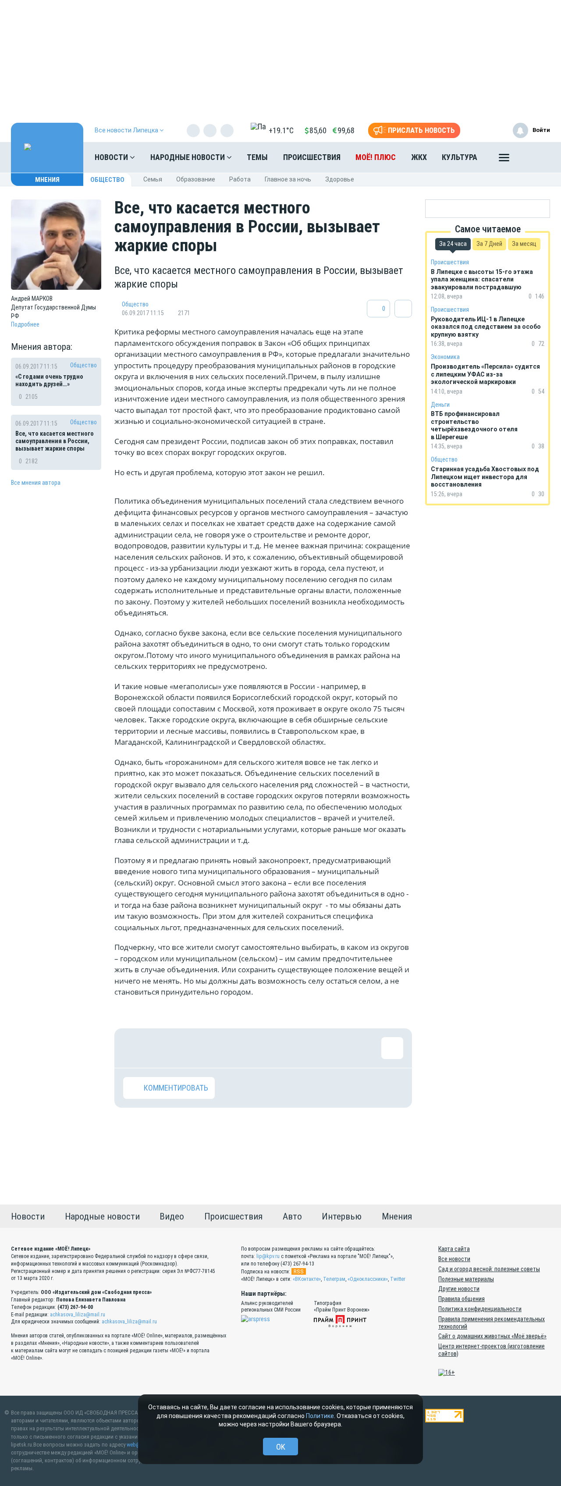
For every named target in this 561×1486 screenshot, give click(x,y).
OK (280, 1447)
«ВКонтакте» (307, 1279)
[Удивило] (220, 1048)
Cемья (152, 179)
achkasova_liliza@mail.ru (77, 1315)
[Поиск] (534, 157)
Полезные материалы (466, 1279)
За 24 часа (453, 243)
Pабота (240, 179)
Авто (292, 1216)
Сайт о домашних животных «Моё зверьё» (492, 1336)
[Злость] (277, 1048)
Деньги (440, 404)
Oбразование (195, 179)
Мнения (47, 180)
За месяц (524, 243)
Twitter (397, 1279)
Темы (257, 157)
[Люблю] (191, 1048)
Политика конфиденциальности (480, 1308)
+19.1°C (281, 130)
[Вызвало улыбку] (163, 1048)
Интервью (342, 1216)
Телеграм (334, 1279)
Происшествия (312, 157)
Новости (112, 157)
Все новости (454, 1258)
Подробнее (25, 324)
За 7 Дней (489, 243)
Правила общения (461, 1298)
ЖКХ (419, 157)
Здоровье (339, 179)
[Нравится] (134, 1048)
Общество (107, 180)
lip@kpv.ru (268, 1256)
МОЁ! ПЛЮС (375, 157)
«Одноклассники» (368, 1279)
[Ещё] (504, 159)
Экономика (445, 356)
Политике (320, 1415)
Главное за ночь (288, 179)
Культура (459, 157)
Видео (172, 1216)
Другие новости (458, 1288)
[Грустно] (248, 1048)
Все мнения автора (35, 482)
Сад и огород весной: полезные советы (489, 1269)
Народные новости (188, 157)
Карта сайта (454, 1248)
